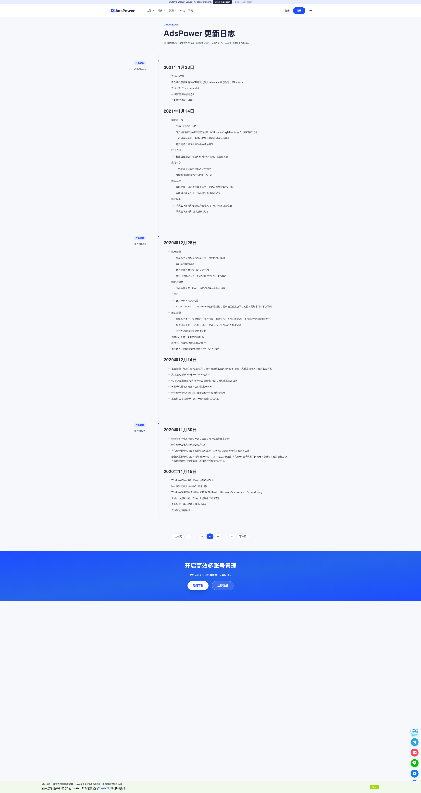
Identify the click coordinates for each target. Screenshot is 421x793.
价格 (182, 5)
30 (231, 536)
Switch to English (222, 2)
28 (218, 536)
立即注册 (222, 585)
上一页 (178, 536)
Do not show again (243, 2)
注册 (299, 10)
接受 (374, 787)
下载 (190, 5)
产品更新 (140, 62)
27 (210, 536)
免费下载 (198, 585)
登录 (287, 10)
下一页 (242, 536)
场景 (160, 5)
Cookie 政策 (105, 788)
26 (201, 536)
